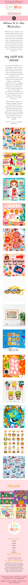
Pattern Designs (14, 467)
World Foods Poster (14, 442)
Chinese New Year (14, 366)
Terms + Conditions (14, 582)
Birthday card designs (14, 265)
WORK (14, 543)
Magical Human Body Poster (14, 189)
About (14, 545)
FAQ (14, 550)
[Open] (7, 497)
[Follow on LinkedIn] (17, 13)
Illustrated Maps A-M (14, 138)
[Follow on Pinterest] (14, 13)
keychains (14, 290)
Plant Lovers (14, 391)
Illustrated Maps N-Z (14, 164)
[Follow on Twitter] (11, 13)
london (14, 315)
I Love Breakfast (14, 341)
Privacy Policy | (22, 581)
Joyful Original (12, 581)
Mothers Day (14, 214)
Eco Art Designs (14, 416)
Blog (14, 547)
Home (14, 541)
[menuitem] (14, 18)
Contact (14, 552)
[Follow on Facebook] (8, 13)
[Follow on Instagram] (19, 13)
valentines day (14, 239)
